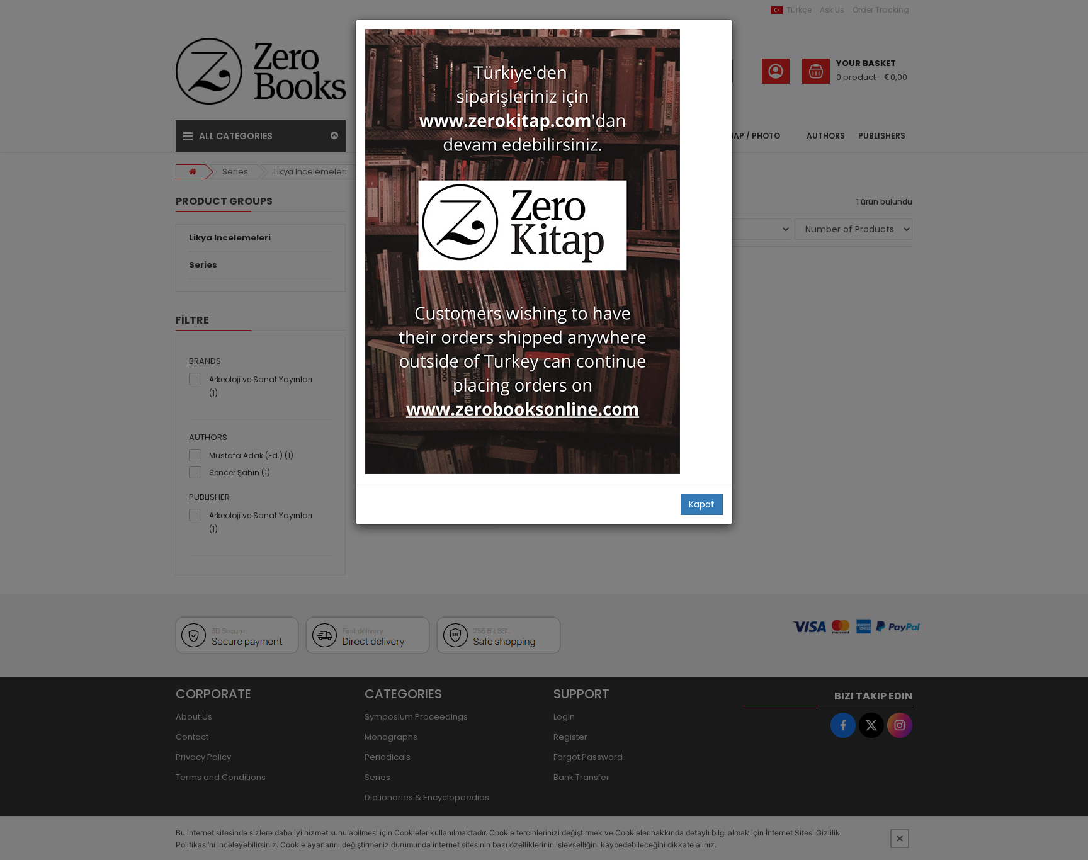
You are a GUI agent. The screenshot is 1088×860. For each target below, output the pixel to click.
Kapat (702, 504)
